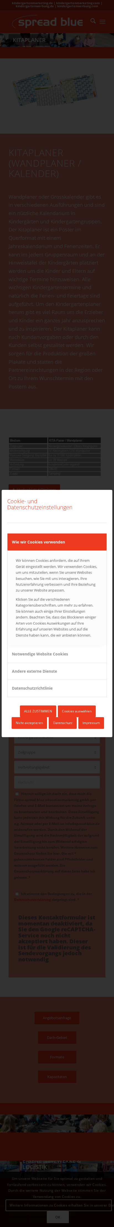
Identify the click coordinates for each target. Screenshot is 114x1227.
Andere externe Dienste (34, 671)
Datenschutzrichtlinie (32, 688)
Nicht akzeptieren (29, 722)
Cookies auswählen (77, 711)
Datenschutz (62, 722)
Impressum (91, 722)
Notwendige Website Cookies (40, 654)
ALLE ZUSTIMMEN (38, 711)
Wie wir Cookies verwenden (38, 542)
